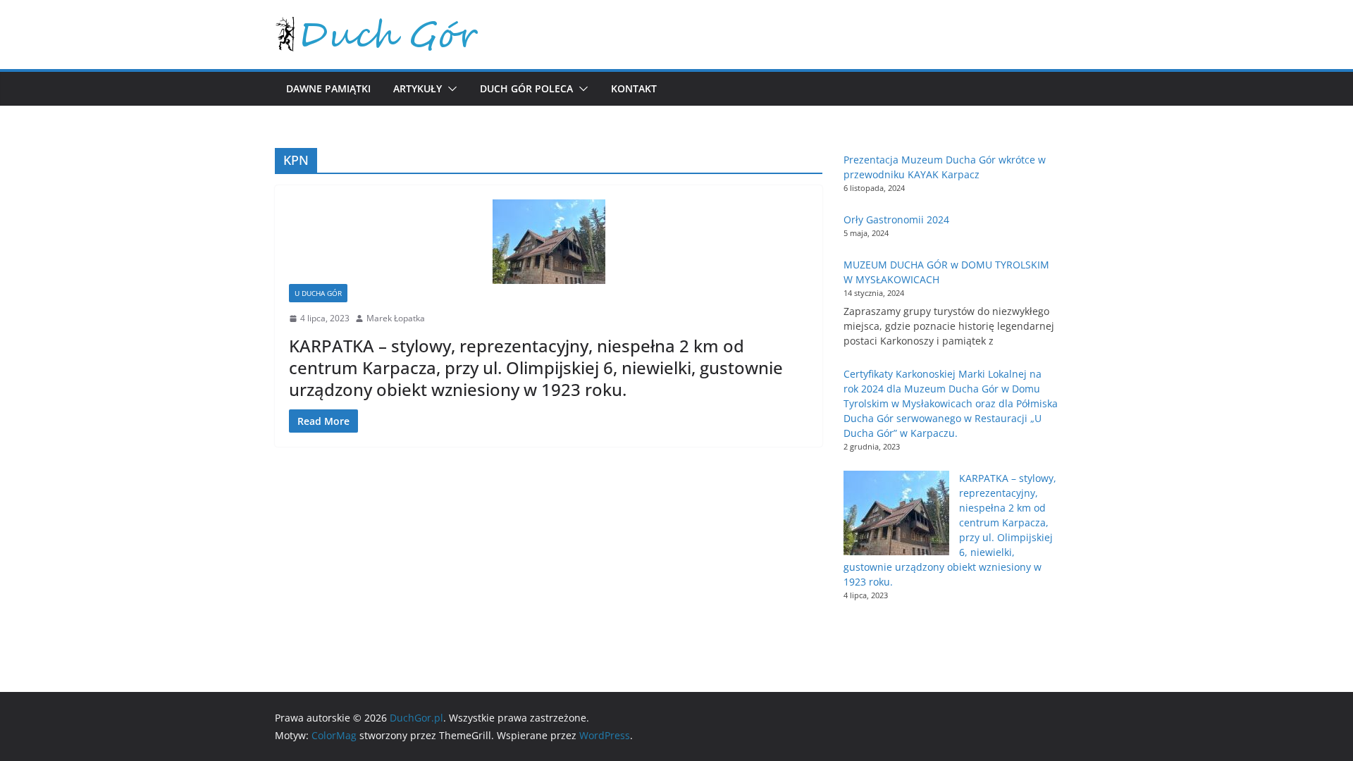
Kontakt (634, 88)
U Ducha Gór (318, 293)
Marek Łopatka (395, 318)
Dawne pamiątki (328, 88)
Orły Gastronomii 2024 (896, 219)
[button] (449, 89)
